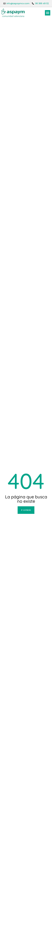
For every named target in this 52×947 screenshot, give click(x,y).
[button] (47, 13)
